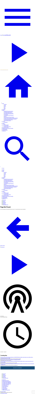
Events (3, 123)
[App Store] (4, 203)
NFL (4, 106)
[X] (3, 201)
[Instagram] (4, 202)
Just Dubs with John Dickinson (8, 115)
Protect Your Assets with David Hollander (10, 118)
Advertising (4, 130)
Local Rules (6, 122)
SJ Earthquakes (4, 129)
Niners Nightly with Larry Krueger (9, 117)
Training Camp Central (7, 126)
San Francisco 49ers (5, 125)
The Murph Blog (6, 124)
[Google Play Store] (5, 204)
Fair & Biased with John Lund (8, 112)
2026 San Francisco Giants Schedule (7, 128)
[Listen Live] (17, 264)
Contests (3, 121)
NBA (4, 108)
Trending (5, 104)
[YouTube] (3, 376)
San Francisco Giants (5, 127)
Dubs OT (5, 116)
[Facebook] (4, 200)
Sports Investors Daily (7, 120)
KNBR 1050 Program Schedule (8, 111)
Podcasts (3, 109)
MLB (4, 107)
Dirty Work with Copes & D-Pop (9, 113)
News (3, 103)
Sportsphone (6, 114)
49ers (5, 105)
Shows (3, 110)
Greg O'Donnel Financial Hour (8, 119)
